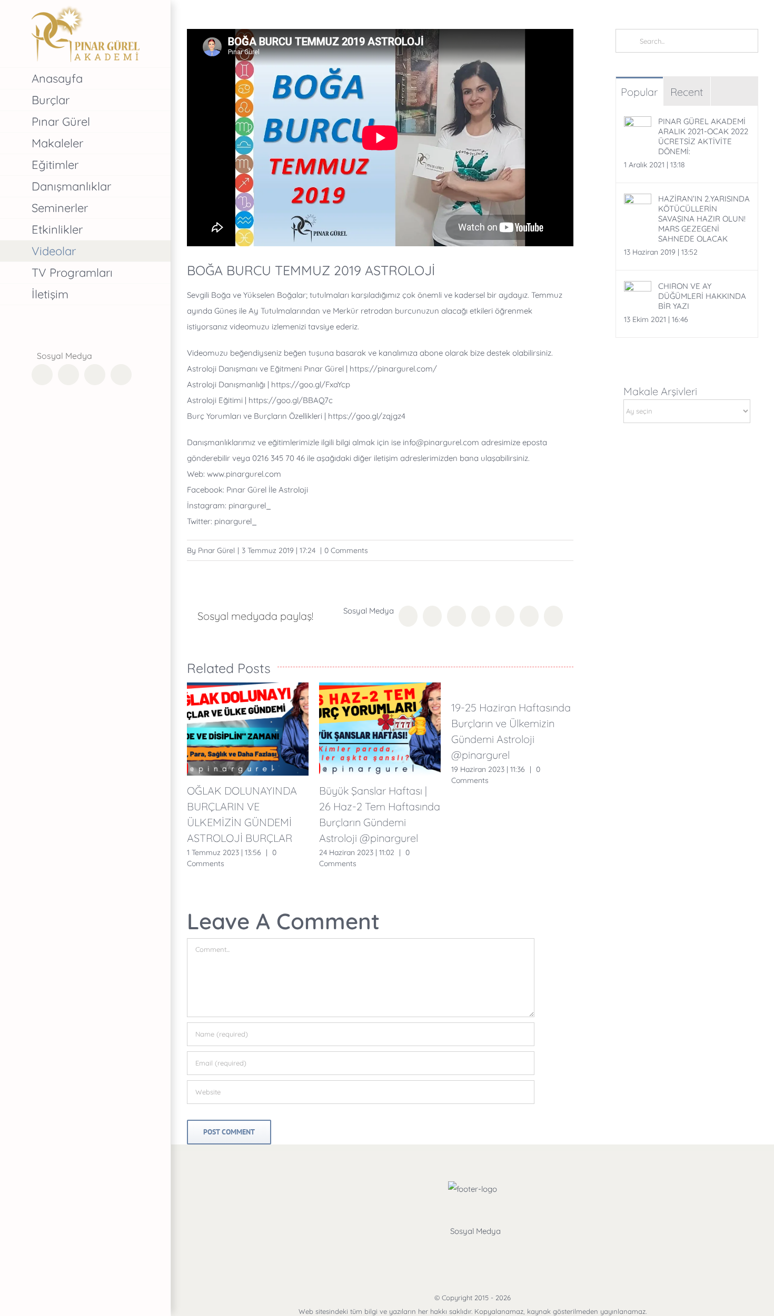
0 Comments (346, 550)
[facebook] (435, 1252)
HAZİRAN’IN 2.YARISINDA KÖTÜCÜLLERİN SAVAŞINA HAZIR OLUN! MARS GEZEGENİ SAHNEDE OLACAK (704, 219)
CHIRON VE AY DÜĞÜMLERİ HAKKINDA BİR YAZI (702, 296)
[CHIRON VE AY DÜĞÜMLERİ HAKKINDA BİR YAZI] (637, 289)
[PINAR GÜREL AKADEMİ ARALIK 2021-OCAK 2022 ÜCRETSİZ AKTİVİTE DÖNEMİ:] (637, 124)
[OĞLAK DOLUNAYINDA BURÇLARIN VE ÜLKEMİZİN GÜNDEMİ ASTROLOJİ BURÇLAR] (248, 729)
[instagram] (485, 1252)
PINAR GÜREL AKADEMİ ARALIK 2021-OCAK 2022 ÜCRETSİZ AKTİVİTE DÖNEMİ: (703, 136)
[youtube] (511, 1252)
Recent (686, 91)
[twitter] (460, 1252)
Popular (639, 91)
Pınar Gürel (216, 550)
